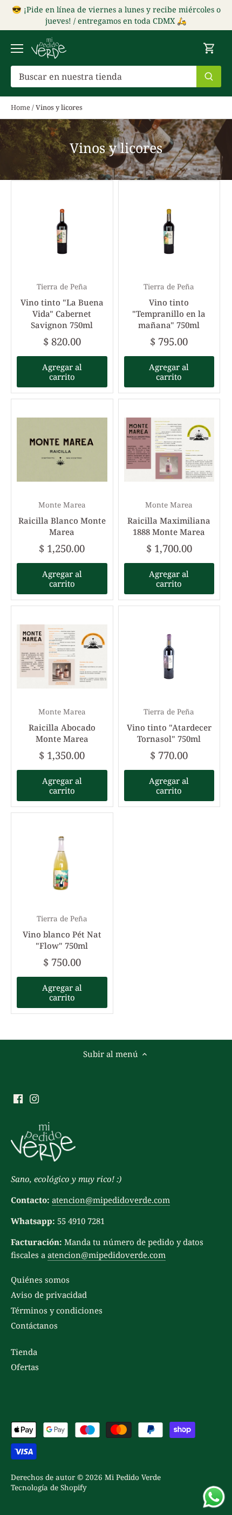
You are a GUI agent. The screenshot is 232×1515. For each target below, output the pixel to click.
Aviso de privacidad (49, 1294)
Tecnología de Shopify (49, 1487)
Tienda (24, 1351)
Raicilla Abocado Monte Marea (62, 725)
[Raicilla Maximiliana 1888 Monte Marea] (169, 450)
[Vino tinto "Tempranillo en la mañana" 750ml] (169, 231)
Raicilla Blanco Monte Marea (62, 518)
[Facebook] (18, 1098)
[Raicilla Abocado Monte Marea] (62, 656)
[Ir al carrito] (209, 48)
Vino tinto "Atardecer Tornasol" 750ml (169, 725)
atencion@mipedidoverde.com (111, 1199)
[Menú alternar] (17, 48)
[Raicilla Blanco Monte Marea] (62, 450)
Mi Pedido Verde (133, 1477)
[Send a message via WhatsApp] (214, 1497)
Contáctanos (34, 1325)
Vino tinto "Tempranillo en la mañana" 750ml (169, 306)
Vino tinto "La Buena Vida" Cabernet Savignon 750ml (62, 306)
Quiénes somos (40, 1279)
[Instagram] (34, 1098)
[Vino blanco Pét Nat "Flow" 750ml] (62, 863)
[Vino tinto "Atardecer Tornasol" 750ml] (169, 656)
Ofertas (25, 1366)
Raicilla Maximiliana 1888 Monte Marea (168, 518)
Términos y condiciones (57, 1310)
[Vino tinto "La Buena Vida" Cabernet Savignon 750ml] (62, 231)
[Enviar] (208, 76)
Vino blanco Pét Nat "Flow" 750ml (62, 932)
